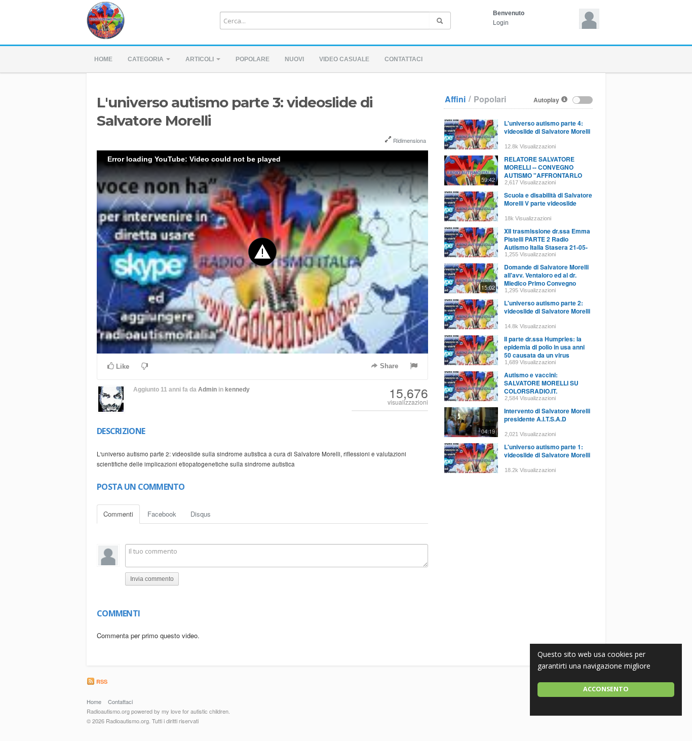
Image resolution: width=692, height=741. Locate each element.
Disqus (200, 514)
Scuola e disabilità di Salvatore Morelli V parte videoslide (548, 199)
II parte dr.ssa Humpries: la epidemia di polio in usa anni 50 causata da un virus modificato (544, 351)
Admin (207, 389)
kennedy (237, 389)
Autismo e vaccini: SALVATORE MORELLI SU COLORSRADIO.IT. (541, 383)
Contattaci (403, 59)
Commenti (118, 514)
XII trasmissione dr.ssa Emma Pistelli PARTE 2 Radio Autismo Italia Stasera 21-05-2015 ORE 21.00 (547, 243)
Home (103, 59)
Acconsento (606, 689)
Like (121, 366)
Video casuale (344, 59)
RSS (101, 681)
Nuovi (294, 59)
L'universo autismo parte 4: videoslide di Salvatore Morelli (547, 127)
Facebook (161, 514)
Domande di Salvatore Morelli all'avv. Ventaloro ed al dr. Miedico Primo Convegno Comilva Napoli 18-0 (546, 279)
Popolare (253, 59)
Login (501, 22)
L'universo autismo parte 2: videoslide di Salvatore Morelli (547, 307)
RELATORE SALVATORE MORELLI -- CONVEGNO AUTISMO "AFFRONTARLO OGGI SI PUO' (543, 171)
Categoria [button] (146, 59)
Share (388, 366)
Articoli (200, 59)
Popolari (490, 99)
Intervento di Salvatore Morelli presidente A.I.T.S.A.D (547, 414)
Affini (455, 99)
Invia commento (152, 578)
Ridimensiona (409, 140)
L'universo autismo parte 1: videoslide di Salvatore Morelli (547, 450)
